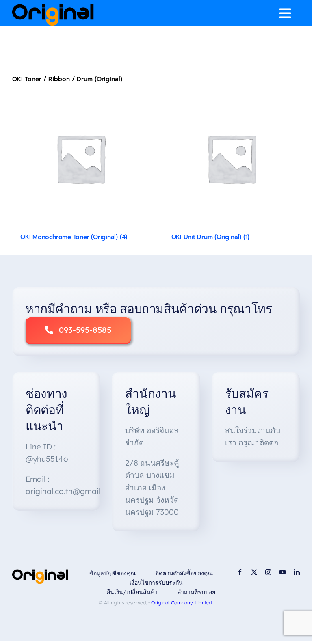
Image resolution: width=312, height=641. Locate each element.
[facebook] (240, 572)
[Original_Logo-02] (53, 6)
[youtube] (283, 572)
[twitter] (254, 572)
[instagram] (268, 572)
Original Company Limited (181, 603)
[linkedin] (297, 572)
